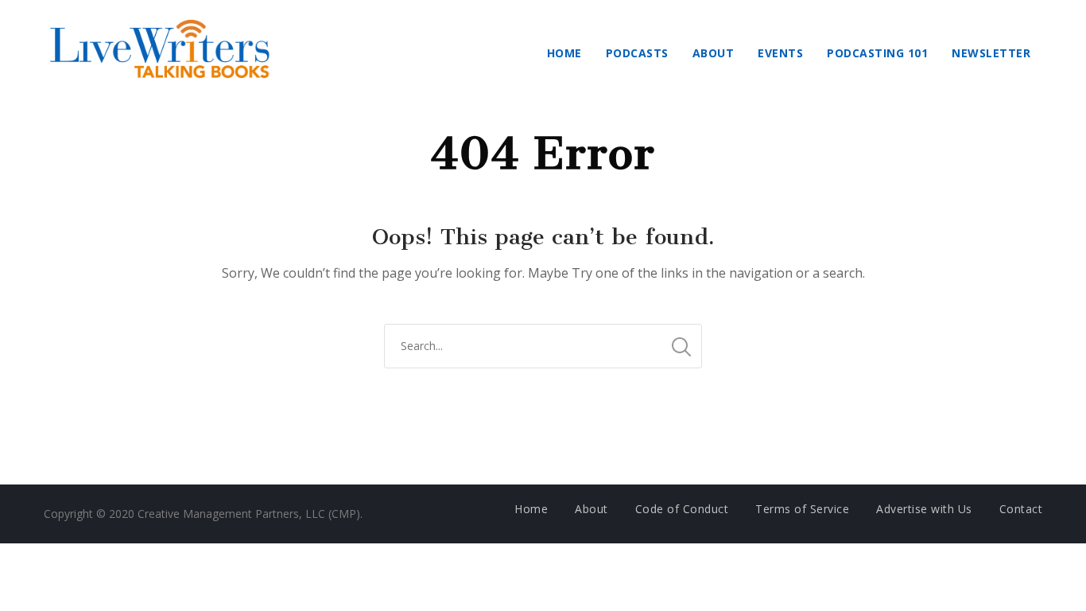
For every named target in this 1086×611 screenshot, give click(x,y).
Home (564, 52)
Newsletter (991, 52)
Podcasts (637, 52)
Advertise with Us (924, 508)
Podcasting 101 (877, 52)
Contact (1021, 508)
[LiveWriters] (163, 52)
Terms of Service (802, 508)
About (713, 52)
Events (780, 52)
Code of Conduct (682, 508)
